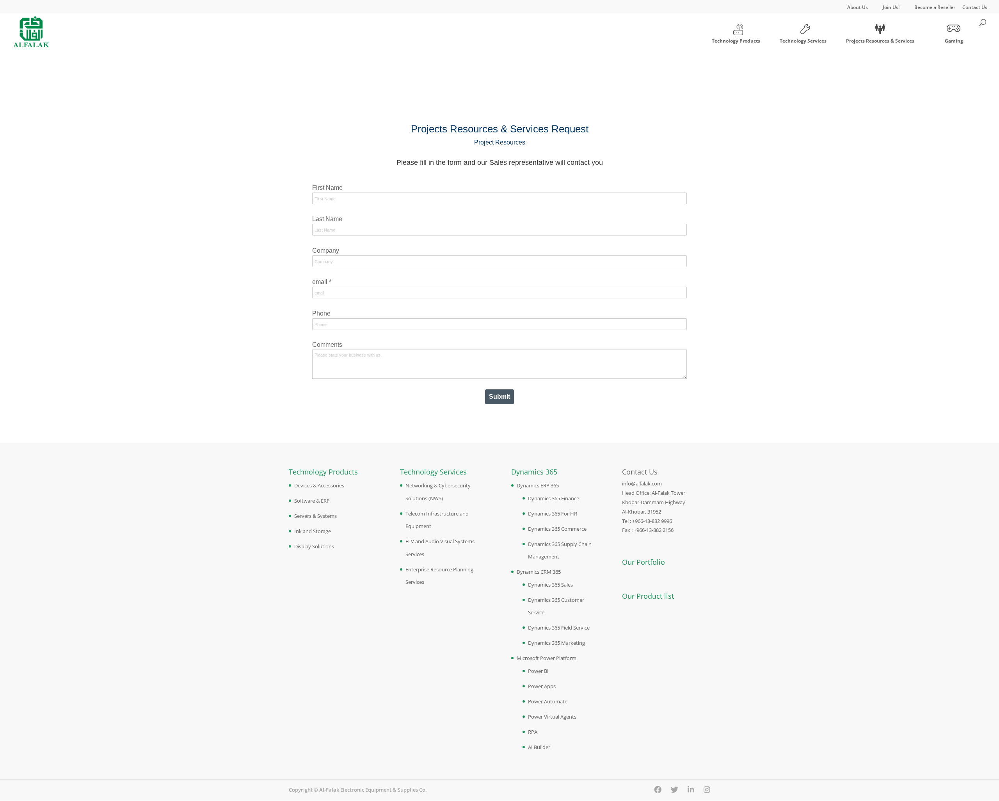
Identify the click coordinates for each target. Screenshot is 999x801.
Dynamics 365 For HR (552, 513)
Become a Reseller (934, 8)
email (321, 281)
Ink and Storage (312, 531)
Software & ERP (312, 500)
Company (325, 250)
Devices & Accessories (319, 485)
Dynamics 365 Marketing (556, 642)
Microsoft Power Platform (546, 658)
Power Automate (547, 701)
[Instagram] (707, 790)
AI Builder (539, 747)
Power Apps (542, 686)
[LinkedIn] (691, 790)
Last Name (327, 219)
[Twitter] (674, 790)
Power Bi (538, 670)
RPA (532, 731)
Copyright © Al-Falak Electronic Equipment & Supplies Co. (358, 789)
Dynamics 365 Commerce (557, 528)
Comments (327, 344)
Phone (321, 313)
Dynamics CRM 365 (539, 571)
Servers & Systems (315, 515)
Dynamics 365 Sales (550, 584)
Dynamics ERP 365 (538, 485)
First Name (327, 187)
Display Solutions (314, 546)
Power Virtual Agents (552, 716)
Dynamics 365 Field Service (559, 627)
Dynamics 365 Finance (553, 498)
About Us (857, 8)
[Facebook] (657, 790)
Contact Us (974, 8)
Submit (499, 396)
